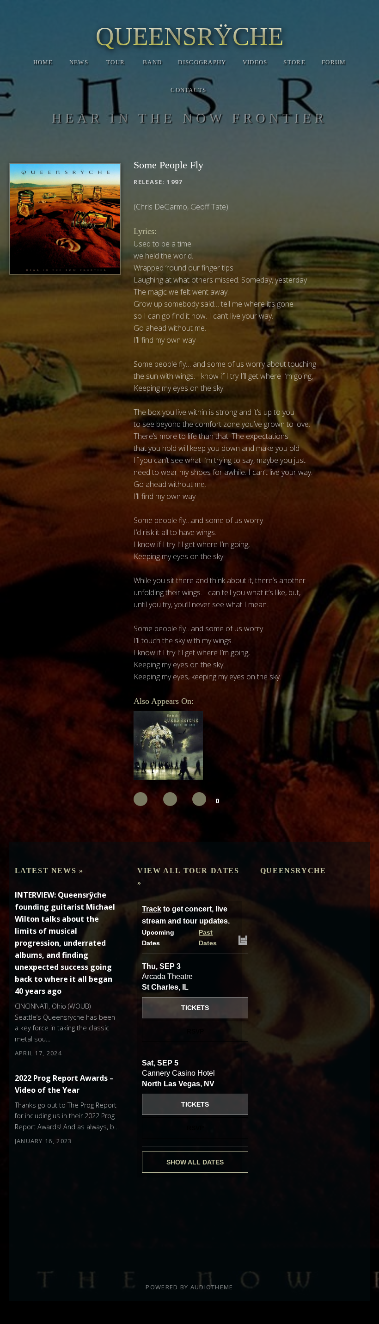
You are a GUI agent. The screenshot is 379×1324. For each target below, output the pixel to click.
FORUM (334, 62)
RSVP (195, 1031)
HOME (43, 62)
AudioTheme (211, 1287)
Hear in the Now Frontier (189, 118)
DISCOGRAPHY (202, 62)
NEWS (78, 62)
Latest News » (49, 870)
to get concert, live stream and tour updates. (186, 915)
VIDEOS (255, 62)
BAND (152, 62)
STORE (294, 62)
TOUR (115, 62)
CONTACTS (188, 89)
